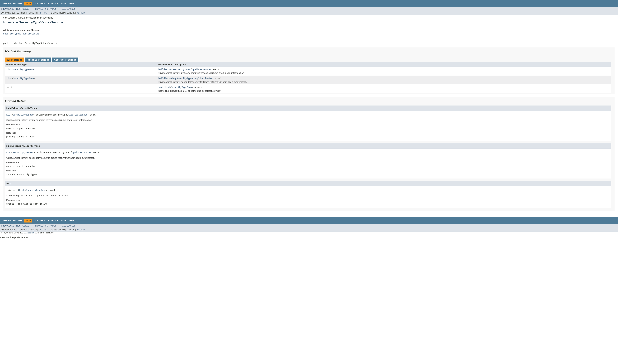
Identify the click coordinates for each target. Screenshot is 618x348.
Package (17, 3)
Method (43, 13)
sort (161, 87)
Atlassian (29, 233)
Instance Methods (38, 59)
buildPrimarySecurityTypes (174, 69)
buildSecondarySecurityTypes (175, 78)
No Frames (50, 9)
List (9, 69)
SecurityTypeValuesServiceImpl (22, 33)
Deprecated (53, 3)
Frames (39, 9)
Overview (6, 3)
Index (64, 3)
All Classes (68, 9)
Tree (42, 3)
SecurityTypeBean (23, 69)
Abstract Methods (65, 59)
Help (71, 3)
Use (36, 3)
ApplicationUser (201, 69)
